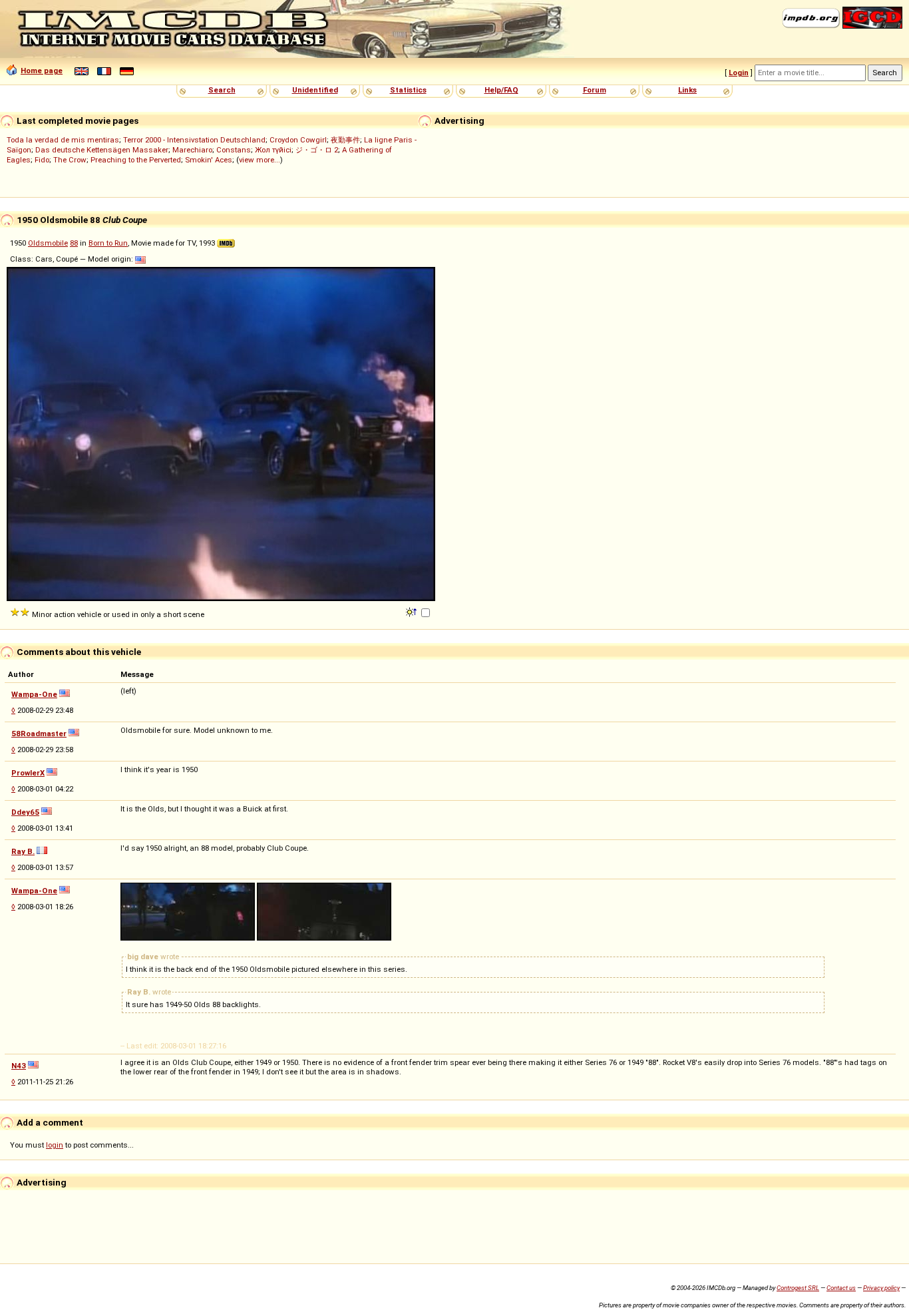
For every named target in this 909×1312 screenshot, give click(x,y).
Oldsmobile (48, 243)
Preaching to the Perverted (136, 159)
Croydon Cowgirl (298, 139)
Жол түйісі (273, 149)
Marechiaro (192, 149)
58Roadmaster (39, 733)
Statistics (408, 90)
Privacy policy (881, 1287)
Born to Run (108, 243)
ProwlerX (28, 772)
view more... (259, 159)
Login (739, 72)
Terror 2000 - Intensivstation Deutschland (194, 139)
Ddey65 (25, 812)
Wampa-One (34, 694)
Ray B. (23, 851)
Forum (594, 90)
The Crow (70, 159)
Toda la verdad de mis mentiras (63, 139)
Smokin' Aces (208, 159)
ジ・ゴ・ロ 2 (316, 149)
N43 (18, 1065)
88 (74, 243)
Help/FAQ (501, 90)
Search (222, 90)
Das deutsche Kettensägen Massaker (101, 149)
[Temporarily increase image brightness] (412, 611)
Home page (42, 70)
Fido (42, 159)
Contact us (841, 1287)
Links (687, 90)
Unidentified (315, 90)
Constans (233, 149)
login (54, 1145)
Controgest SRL (798, 1287)
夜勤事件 (345, 139)
